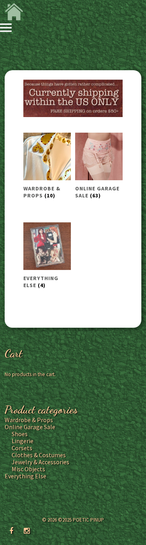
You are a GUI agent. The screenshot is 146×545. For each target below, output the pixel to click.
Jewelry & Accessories (40, 462)
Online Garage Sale (30, 427)
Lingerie (22, 441)
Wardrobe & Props (29, 420)
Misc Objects (28, 469)
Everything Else (25, 476)
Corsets (22, 448)
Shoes (20, 434)
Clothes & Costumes (39, 455)
